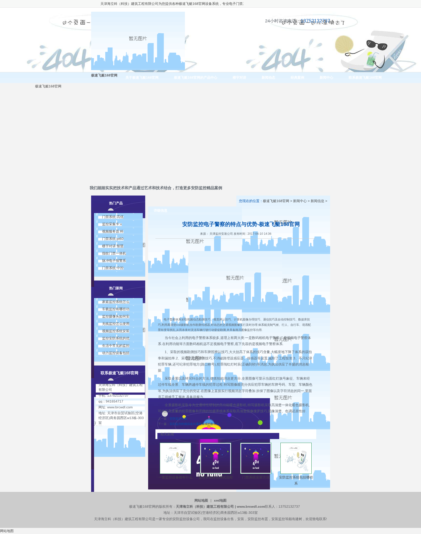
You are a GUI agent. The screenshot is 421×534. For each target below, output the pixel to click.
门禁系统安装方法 (255, 477)
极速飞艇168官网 (181, 4)
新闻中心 (300, 201)
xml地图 (220, 500)
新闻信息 (317, 201)
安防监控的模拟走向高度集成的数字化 (194, 424)
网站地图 (201, 500)
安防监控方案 (178, 418)
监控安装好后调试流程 (216, 477)
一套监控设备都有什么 (175, 477)
